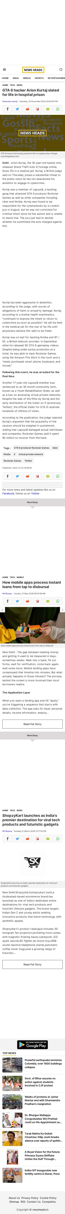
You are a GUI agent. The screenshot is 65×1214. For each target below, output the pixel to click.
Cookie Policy (48, 1197)
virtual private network (31, 454)
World (27, 78)
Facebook (8, 493)
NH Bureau (7, 593)
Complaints (49, 1201)
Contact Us (34, 1201)
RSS (23, 1201)
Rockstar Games (12, 460)
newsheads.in (40, 1209)
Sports (39, 78)
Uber (55, 447)
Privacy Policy (29, 1197)
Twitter (28, 460)
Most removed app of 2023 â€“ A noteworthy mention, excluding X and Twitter (2, 609)
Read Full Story (32, 724)
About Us (14, 1197)
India (16, 78)
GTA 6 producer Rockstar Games (31, 447)
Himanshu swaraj (10, 101)
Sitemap (14, 1201)
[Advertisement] (32, 32)
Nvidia (7, 454)
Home (5, 78)
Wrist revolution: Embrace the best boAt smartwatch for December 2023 (62, 609)
